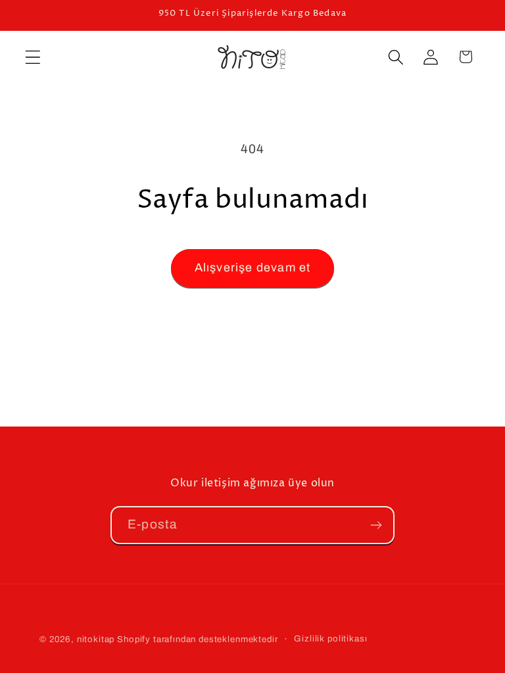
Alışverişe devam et (253, 267)
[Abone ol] (375, 525)
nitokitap (96, 639)
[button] (33, 56)
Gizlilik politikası (330, 638)
